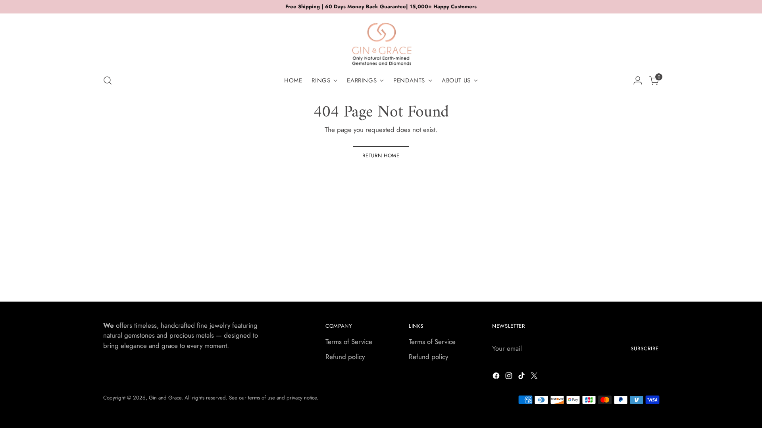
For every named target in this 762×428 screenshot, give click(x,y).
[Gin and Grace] (381, 41)
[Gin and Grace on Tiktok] (522, 377)
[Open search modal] (107, 80)
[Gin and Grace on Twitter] (535, 377)
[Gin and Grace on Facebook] (497, 377)
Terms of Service (348, 341)
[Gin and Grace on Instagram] (509, 377)
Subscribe (645, 348)
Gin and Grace (165, 397)
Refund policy (345, 356)
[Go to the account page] (638, 80)
